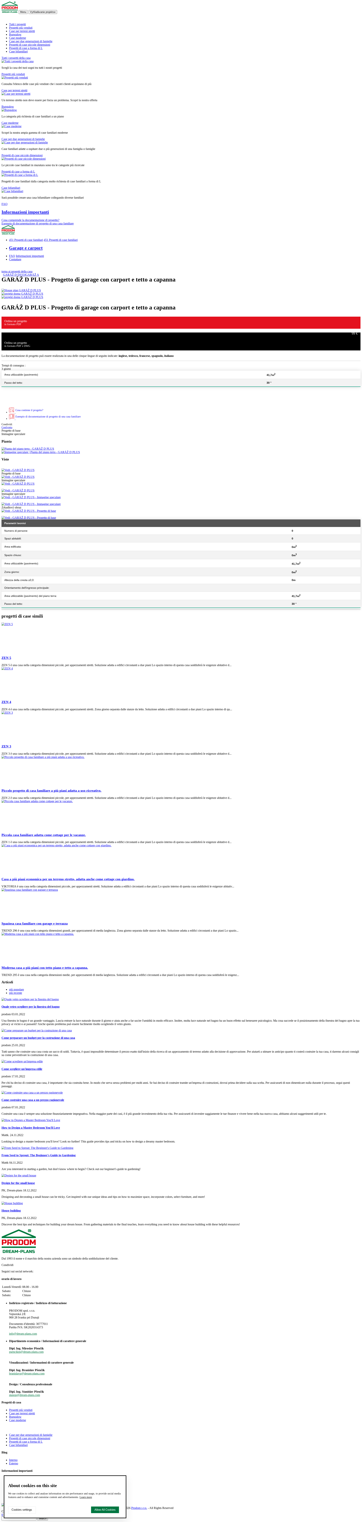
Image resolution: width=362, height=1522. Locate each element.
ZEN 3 (6, 746)
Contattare (15, 259)
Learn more (86, 1497)
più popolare (16, 989)
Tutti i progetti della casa (16, 57)
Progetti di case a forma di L (26, 48)
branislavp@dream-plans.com (26, 1373)
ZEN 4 (6, 702)
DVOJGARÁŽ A (28, 274)
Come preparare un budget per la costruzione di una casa (38, 1037)
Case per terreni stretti (22, 31)
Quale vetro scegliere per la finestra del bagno (31, 1006)
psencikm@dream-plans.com (26, 1351)
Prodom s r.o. (139, 1508)
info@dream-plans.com (23, 1333)
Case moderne (17, 37)
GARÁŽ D (10, 274)
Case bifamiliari (18, 51)
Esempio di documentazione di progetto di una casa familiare (38, 223)
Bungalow (15, 34)
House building (11, 1210)
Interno (13, 1460)
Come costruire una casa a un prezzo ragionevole (33, 1100)
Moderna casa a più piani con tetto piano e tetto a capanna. (45, 968)
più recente (15, 992)
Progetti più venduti (20, 27)
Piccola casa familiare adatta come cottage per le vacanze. (44, 835)
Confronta (7, 427)
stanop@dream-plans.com (24, 1395)
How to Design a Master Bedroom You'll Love (31, 1127)
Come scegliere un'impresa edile (22, 1069)
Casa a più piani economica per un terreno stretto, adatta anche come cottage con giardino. (68, 879)
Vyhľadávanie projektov (43, 12)
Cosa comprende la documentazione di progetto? (30, 220)
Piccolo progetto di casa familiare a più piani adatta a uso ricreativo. (51, 790)
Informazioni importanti (25, 212)
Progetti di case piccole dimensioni (29, 44)
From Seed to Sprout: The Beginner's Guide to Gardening (39, 1155)
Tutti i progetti (17, 24)
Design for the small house (18, 1183)
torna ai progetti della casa (17, 271)
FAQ (5, 204)
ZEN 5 (6, 658)
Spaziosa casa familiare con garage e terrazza (35, 923)
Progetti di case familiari (26, 239)
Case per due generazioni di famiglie (30, 41)
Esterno (13, 1463)
